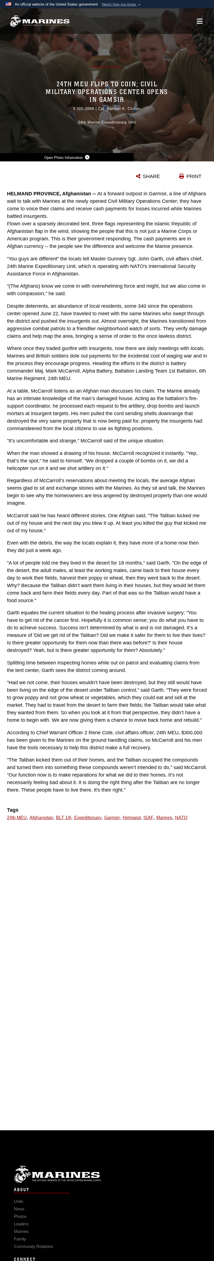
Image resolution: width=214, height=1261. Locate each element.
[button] (122, 4)
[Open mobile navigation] (199, 21)
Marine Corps (107, 1174)
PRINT (193, 176)
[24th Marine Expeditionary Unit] (40, 21)
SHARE (151, 176)
